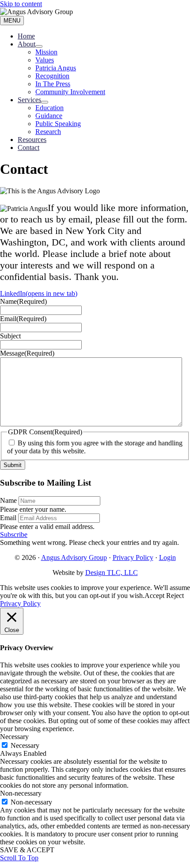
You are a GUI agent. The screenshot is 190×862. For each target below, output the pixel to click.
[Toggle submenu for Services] (44, 102)
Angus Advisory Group (74, 557)
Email (8, 517)
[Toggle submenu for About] (38, 46)
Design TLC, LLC (111, 572)
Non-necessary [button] (21, 793)
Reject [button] (175, 595)
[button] (13, 534)
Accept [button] (154, 595)
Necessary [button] (14, 736)
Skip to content (21, 4)
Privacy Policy (133, 557)
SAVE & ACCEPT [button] (27, 850)
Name (8, 500)
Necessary (25, 745)
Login (167, 557)
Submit (13, 465)
